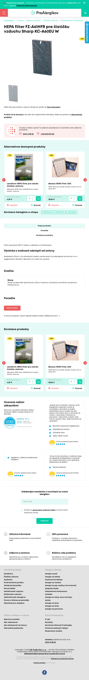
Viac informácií (53, 107)
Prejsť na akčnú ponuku (27, 5)
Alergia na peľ (51, 574)
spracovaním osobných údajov (44, 510)
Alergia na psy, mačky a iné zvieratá (60, 585)
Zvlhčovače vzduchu (13, 594)
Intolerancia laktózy (54, 579)
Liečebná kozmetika (12, 585)
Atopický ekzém (52, 588)
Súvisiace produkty (44, 235)
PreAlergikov (9, 20)
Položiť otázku (12, 308)
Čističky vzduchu (51, 20)
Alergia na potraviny (54, 609)
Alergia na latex (52, 603)
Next (85, 180)
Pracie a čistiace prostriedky (16, 600)
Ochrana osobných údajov (56, 628)
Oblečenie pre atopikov (14, 603)
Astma (48, 600)
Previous (4, 180)
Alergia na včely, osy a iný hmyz (58, 597)
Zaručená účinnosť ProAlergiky (58, 625)
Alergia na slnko (52, 606)
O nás (47, 619)
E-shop (21, 20)
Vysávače (8, 579)
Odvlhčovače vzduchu (13, 591)
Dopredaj (72, 212)
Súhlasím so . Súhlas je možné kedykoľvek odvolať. (46, 511)
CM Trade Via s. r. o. (37, 649)
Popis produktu (44, 226)
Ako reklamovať (11, 622)
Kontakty (49, 622)
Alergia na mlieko (52, 577)
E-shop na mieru (39, 663)
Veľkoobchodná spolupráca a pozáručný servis (44, 653)
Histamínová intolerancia (56, 591)
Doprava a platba (11, 619)
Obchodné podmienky (13, 628)
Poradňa (44, 230)
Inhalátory (8, 574)
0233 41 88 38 (28, 134)
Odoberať (44, 521)
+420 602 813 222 (47, 134)
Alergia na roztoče (53, 582)
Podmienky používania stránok (62, 658)
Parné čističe (9, 588)
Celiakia (48, 594)
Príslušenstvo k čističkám (72, 20)
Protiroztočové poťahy (14, 582)
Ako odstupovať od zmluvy (15, 625)
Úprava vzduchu (33, 20)
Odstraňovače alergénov (15, 597)
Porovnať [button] (37, 205)
